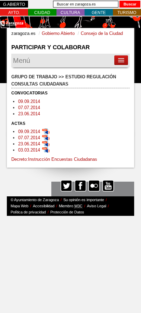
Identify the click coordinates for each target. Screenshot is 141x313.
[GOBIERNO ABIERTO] (14, 4)
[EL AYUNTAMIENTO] (14, 13)
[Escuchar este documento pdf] (46, 131)
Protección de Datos (67, 212)
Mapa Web (19, 206)
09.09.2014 (29, 101)
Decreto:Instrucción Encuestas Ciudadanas (54, 159)
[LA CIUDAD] (42, 13)
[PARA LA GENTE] (99, 13)
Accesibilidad (43, 206)
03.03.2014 (29, 150)
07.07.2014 (29, 107)
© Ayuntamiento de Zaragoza (35, 200)
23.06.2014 (29, 113)
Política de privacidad (28, 212)
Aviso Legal (96, 206)
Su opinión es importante (83, 200)
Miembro (70, 206)
